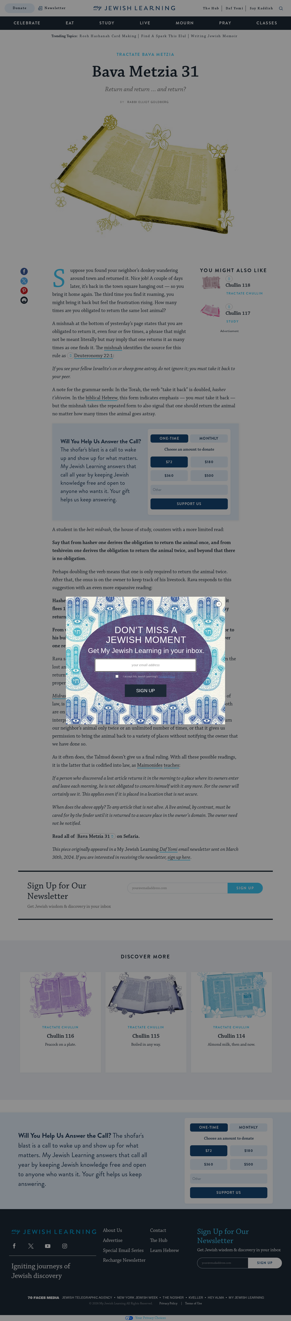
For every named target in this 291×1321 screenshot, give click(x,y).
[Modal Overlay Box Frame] (145, 660)
